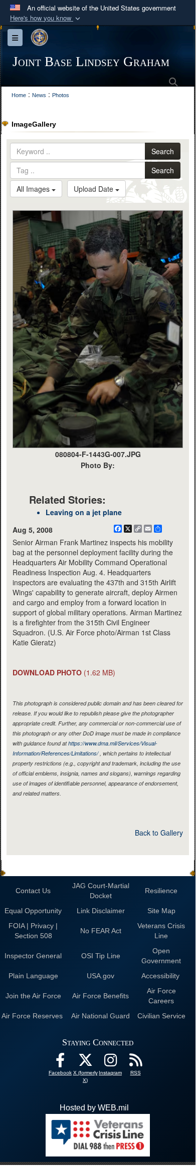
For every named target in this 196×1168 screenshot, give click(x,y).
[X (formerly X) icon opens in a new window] (85, 1062)
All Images (34, 189)
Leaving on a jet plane (84, 512)
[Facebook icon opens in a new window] (60, 1062)
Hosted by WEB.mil (94, 1107)
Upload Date (94, 189)
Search (162, 151)
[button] (46, 18)
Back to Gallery (159, 833)
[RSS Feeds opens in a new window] (135, 1062)
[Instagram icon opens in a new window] (110, 1062)
